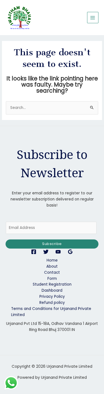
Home (52, 260)
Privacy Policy (52, 296)
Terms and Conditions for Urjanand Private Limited (51, 311)
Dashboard (52, 290)
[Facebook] (33, 251)
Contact (52, 272)
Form (52, 278)
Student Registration (52, 284)
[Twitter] (46, 251)
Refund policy (52, 302)
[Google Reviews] (70, 251)
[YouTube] (58, 251)
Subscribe (52, 243)
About (52, 266)
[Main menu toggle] (92, 17)
